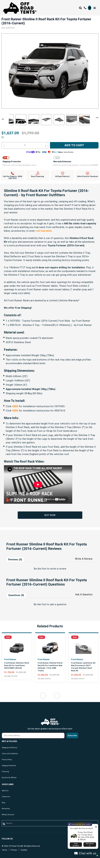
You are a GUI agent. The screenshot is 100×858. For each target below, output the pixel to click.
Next (97, 117)
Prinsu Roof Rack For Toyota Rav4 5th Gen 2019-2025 (86, 834)
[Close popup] (96, 826)
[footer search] (4, 824)
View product (76, 844)
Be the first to (50, 568)
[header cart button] (89, 7)
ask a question (58, 604)
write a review (58, 568)
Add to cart (74, 145)
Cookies (24, 850)
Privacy (14, 850)
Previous (3, 119)
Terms (4, 850)
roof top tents (43, 230)
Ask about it (90, 844)
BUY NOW (50, 515)
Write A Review (83, 558)
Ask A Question (83, 594)
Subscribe (72, 735)
